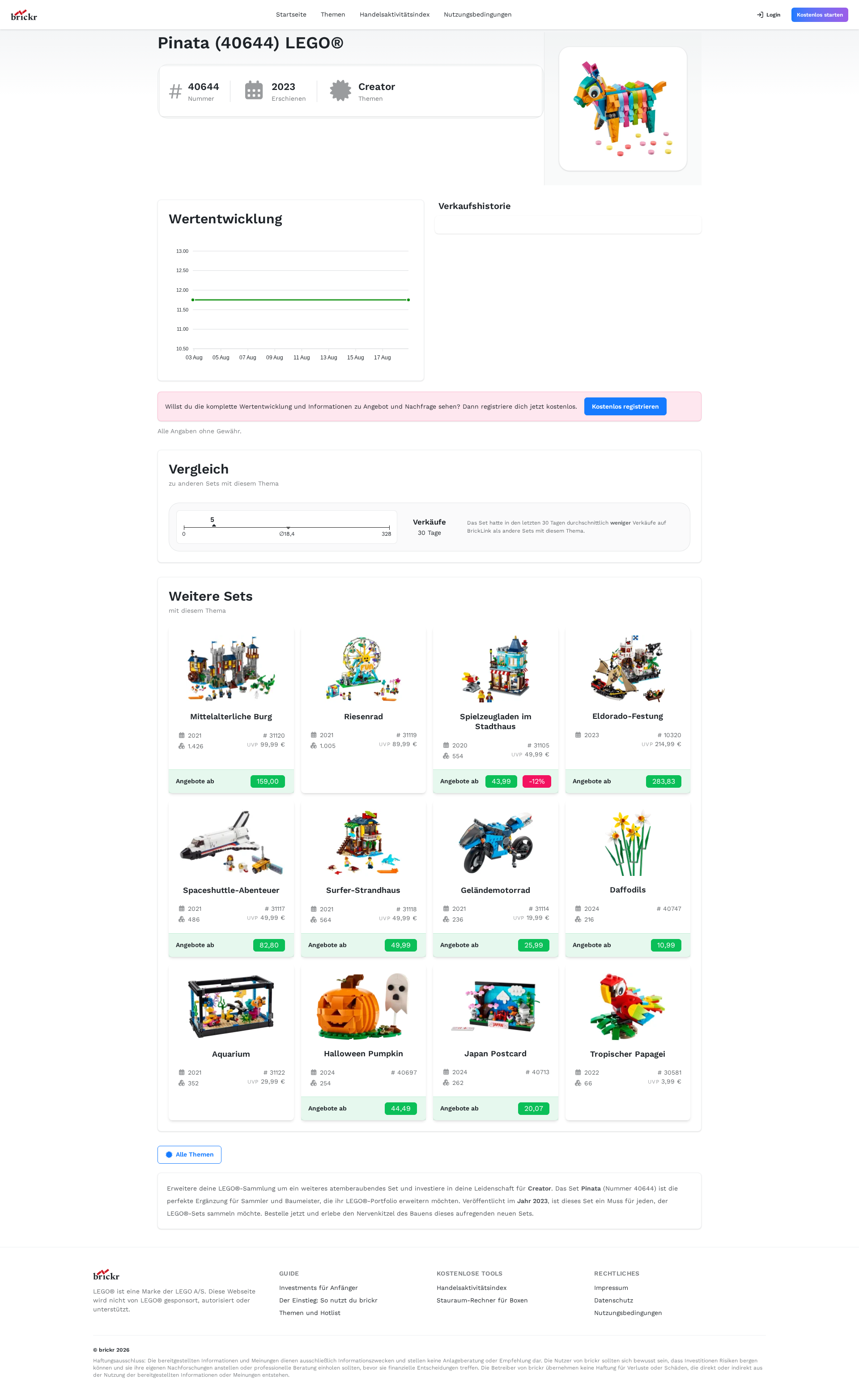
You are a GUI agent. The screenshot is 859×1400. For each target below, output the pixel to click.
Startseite (291, 14)
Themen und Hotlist (309, 1312)
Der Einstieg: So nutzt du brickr (328, 1300)
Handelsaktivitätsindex (395, 14)
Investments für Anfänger (318, 1287)
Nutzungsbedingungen (478, 14)
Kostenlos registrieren (625, 406)
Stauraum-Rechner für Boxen (482, 1300)
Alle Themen (195, 1154)
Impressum (611, 1287)
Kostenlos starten (820, 15)
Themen (333, 14)
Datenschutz (613, 1300)
